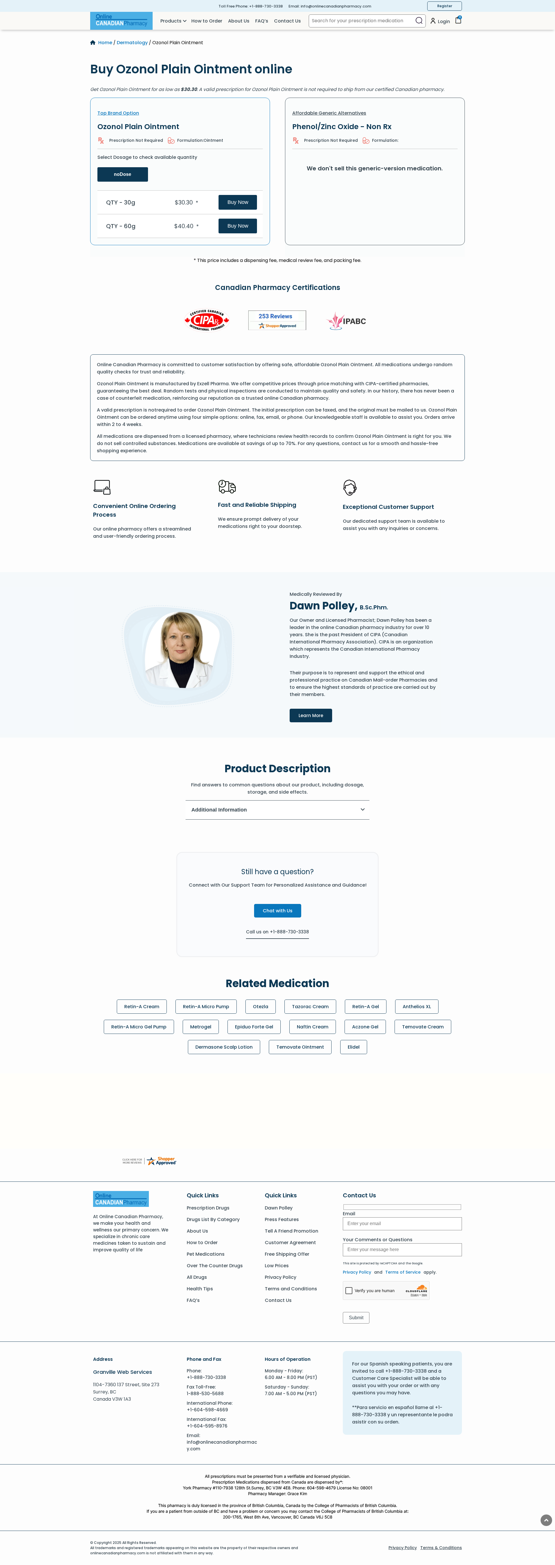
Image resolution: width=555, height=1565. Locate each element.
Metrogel (200, 1027)
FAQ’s (261, 21)
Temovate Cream (423, 1027)
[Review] (277, 321)
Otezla (260, 1006)
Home (105, 42)
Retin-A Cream (141, 1006)
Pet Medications (206, 1254)
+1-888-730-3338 (266, 6)
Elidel (354, 1047)
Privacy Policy (280, 1277)
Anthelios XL (417, 1006)
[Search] (419, 21)
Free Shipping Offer (287, 1254)
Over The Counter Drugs (215, 1265)
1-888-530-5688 (205, 1394)
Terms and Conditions (291, 1288)
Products (171, 21)
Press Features (282, 1219)
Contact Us (287, 21)
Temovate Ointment (300, 1047)
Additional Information (219, 810)
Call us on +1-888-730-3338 (277, 932)
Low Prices (277, 1265)
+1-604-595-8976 (207, 1426)
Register (444, 5)
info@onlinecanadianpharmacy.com (336, 6)
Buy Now (237, 202)
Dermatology (132, 42)
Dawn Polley (279, 1208)
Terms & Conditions (441, 1548)
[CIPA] (207, 321)
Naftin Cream (312, 1027)
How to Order (206, 21)
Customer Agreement (290, 1242)
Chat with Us (278, 910)
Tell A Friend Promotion (291, 1231)
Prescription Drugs (208, 1208)
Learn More (315, 715)
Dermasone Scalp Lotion (224, 1047)
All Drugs (197, 1277)
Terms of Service (403, 1272)
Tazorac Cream (310, 1006)
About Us (238, 21)
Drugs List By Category (213, 1219)
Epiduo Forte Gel (254, 1027)
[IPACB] (348, 321)
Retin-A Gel (365, 1006)
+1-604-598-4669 (207, 1410)
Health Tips (200, 1288)
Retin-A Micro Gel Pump (138, 1027)
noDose (122, 174)
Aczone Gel (365, 1027)
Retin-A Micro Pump (206, 1006)
